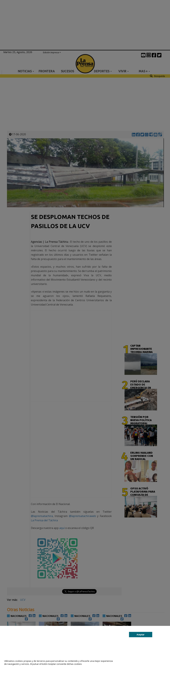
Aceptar (140, 634)
